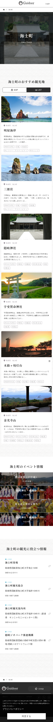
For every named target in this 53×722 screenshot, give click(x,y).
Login (48, 3)
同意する (26, 716)
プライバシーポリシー (13, 708)
